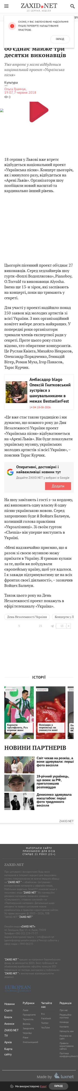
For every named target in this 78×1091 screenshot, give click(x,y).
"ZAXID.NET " (14, 882)
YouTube (45, 1027)
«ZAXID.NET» (28, 926)
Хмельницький (30, 1042)
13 (61, 626)
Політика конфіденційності (69, 1055)
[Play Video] (39, 110)
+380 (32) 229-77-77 (26, 933)
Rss (43, 1013)
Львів (25, 1010)
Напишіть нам (67, 1031)
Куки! (43, 1086)
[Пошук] (71, 6)
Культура (11, 82)
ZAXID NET (39, 5)
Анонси (9, 1024)
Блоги (8, 1017)
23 (40, 626)
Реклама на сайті (65, 1037)
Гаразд (60, 39)
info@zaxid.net (45, 936)
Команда (64, 1022)
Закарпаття (28, 1028)
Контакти (64, 1026)
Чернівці (27, 1033)
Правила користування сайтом (66, 1046)
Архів (8, 1042)
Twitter (45, 1023)
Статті (8, 1010)
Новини (9, 1004)
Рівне (25, 1037)
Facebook (46, 1018)
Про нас (64, 1010)
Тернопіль (28, 1019)
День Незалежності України (27, 617)
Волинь (26, 1023)
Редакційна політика (65, 1016)
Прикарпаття (29, 1014)
